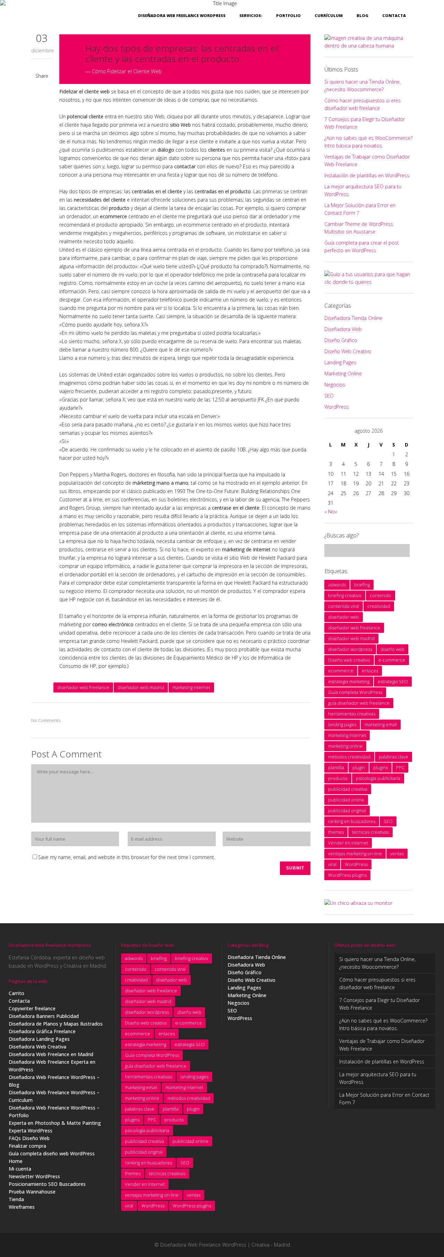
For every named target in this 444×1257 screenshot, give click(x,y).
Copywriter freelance (32, 1008)
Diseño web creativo (349, 660)
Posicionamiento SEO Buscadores (47, 1184)
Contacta (19, 1000)
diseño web (392, 649)
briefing (362, 584)
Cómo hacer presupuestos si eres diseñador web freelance (377, 983)
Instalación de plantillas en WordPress (366, 175)
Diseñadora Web (343, 329)
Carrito (16, 993)
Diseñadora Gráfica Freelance (42, 1031)
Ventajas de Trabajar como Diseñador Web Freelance (382, 1045)
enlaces (370, 671)
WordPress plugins (347, 875)
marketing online (345, 746)
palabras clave (393, 757)
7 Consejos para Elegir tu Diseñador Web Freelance (379, 1004)
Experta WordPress (30, 1130)
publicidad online (346, 800)
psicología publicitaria (378, 778)
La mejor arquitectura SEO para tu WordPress (377, 1078)
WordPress (336, 407)
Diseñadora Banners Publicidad (44, 1016)
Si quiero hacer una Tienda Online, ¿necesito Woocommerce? (377, 963)
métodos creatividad (349, 757)
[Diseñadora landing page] (368, 282)
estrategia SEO (393, 681)
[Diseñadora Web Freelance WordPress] (358, 903)
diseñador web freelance (83, 687)
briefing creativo (344, 595)
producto (338, 778)
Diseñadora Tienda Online (353, 318)
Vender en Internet (348, 843)
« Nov (330, 511)
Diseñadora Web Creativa (37, 1046)
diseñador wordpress (350, 649)
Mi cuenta (20, 1168)
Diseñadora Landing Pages (39, 1039)
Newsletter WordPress (34, 1176)
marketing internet (191, 687)
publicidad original (347, 810)
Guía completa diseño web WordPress (52, 1153)
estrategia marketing (348, 681)
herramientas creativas (351, 714)
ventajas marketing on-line (355, 853)
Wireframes (22, 1207)
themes (336, 832)
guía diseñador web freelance (359, 703)
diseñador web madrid (141, 687)
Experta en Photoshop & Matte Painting (55, 1123)
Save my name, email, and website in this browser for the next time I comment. (126, 857)
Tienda (16, 1199)
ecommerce (340, 671)
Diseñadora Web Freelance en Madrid (51, 1054)
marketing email (381, 724)
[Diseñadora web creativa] (368, 45)
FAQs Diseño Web (29, 1138)
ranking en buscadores (351, 821)
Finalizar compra (27, 1146)
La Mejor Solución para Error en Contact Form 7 (384, 1099)
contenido (380, 595)
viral (332, 864)
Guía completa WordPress (355, 692)
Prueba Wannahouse (32, 1191)
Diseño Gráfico (340, 340)
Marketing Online (343, 373)
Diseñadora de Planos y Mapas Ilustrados (56, 1023)
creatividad (378, 606)
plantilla (336, 767)
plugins (380, 767)
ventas (397, 853)
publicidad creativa (347, 789)
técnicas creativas (370, 832)
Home (16, 1161)
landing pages (342, 724)
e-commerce (391, 660)
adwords (337, 584)
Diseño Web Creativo (347, 351)
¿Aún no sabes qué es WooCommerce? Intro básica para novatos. (383, 1024)
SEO (329, 395)
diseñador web (343, 617)
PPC (400, 767)
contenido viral (343, 606)
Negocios (334, 384)
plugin (358, 767)
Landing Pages (340, 362)
